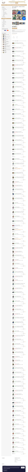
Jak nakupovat (13, 0)
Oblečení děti (3, 16)
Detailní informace (14, 34)
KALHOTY (4, 10)
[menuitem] (3, 5)
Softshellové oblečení (4, 9)
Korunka (4, 19)
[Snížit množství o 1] (23, 45)
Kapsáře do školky (4, 22)
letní (3, 11)
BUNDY (3, 15)
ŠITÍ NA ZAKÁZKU (4, 8)
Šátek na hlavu (4, 21)
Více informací (8, 468)
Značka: (14, 8)
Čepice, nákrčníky (5, 18)
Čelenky (4, 20)
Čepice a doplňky (4, 17)
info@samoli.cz (4, 465)
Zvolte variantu (15, 28)
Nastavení (5, 470)
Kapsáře (4, 23)
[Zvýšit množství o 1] (23, 53)
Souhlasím (22, 467)
